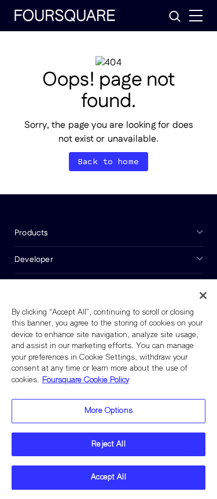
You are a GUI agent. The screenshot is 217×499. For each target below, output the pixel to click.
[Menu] (196, 15)
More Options (108, 411)
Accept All (108, 477)
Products (31, 233)
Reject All (108, 444)
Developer (33, 259)
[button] (175, 16)
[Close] (203, 295)
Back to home (108, 161)
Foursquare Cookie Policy (85, 380)
